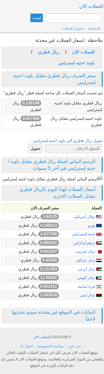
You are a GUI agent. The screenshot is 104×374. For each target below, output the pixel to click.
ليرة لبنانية (87, 286)
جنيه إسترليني (84, 234)
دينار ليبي (88, 295)
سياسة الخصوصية (50, 346)
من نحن (74, 346)
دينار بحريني (85, 251)
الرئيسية (94, 28)
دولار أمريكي (85, 216)
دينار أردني (87, 269)
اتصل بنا (27, 346)
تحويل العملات (72, 28)
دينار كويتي (86, 277)
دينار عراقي (86, 260)
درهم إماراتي (85, 243)
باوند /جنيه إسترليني (76, 62)
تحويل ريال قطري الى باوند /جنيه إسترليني (68, 140)
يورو (92, 225)
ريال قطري (48, 51)
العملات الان (83, 51)
